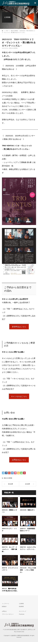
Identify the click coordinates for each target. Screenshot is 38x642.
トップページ (5, 603)
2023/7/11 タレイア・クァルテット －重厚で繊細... (9, 549)
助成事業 (21, 606)
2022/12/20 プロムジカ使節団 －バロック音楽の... (28, 570)
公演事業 (21, 603)
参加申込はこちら (19, 327)
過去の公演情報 (13, 48)
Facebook (21, 614)
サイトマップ (22, 611)
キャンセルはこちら (19, 396)
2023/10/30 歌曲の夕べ (27, 510)
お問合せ (4, 611)
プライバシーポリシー (8, 614)
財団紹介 (4, 606)
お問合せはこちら (19, 460)
